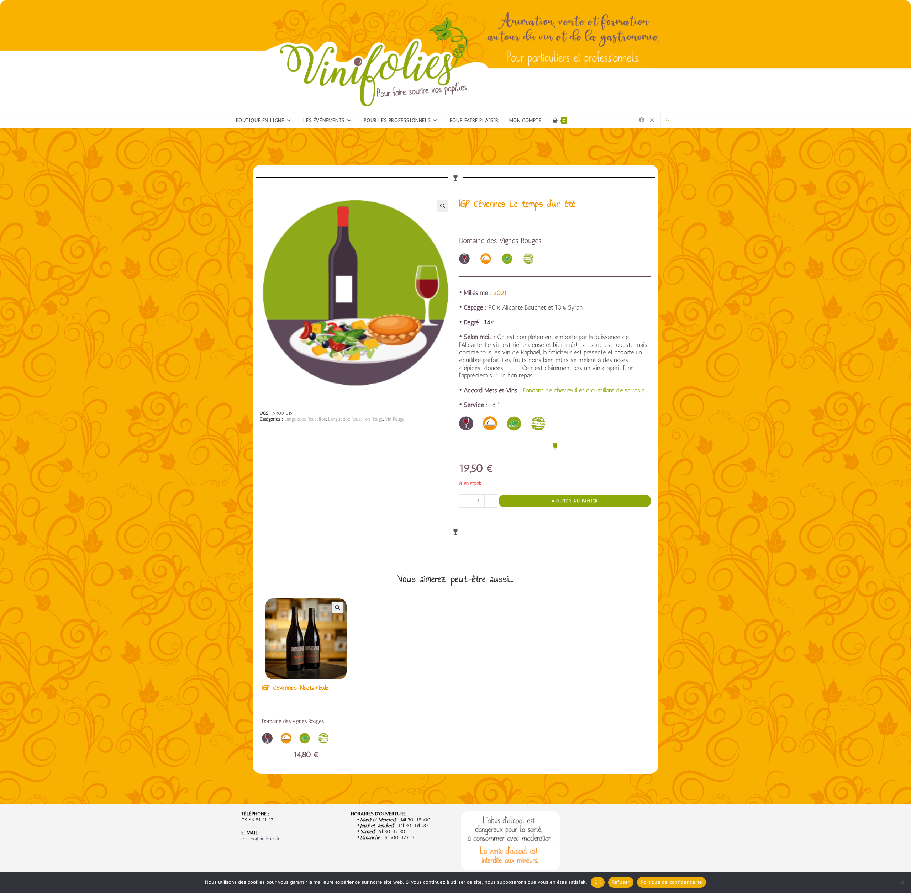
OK (597, 882)
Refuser (621, 882)
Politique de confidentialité (671, 882)
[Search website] (668, 120)
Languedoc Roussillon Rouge (355, 419)
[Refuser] (902, 882)
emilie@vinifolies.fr (260, 839)
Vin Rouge (395, 419)
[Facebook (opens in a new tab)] (641, 120)
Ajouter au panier (575, 500)
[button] (442, 206)
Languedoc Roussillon (305, 419)
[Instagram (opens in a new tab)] (652, 120)
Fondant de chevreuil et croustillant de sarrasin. (584, 390)
